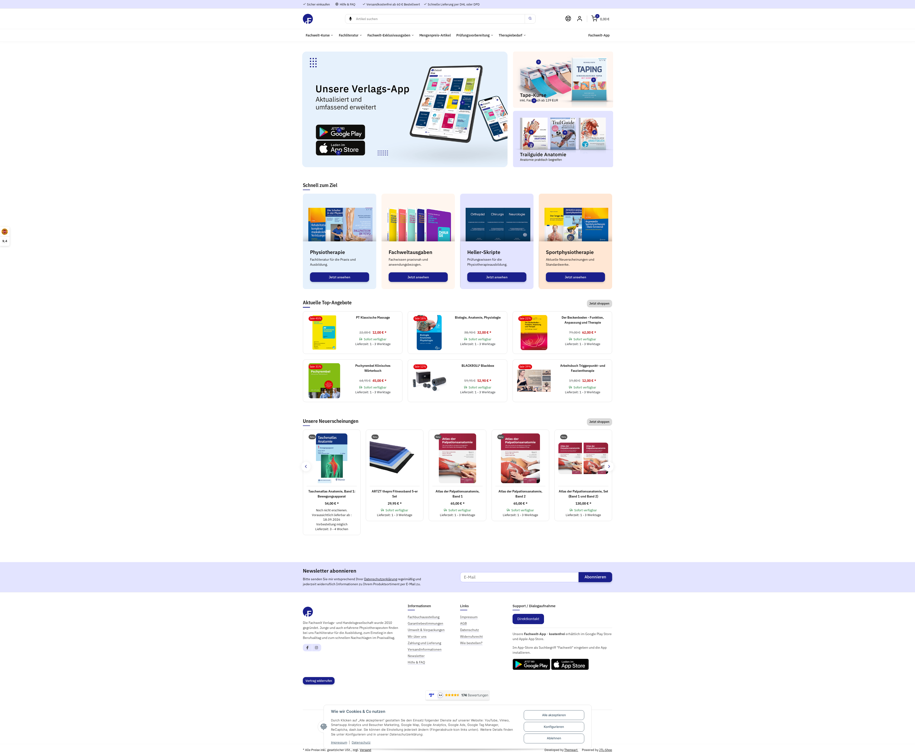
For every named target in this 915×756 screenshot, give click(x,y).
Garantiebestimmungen (425, 623)
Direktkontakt (528, 618)
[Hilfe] (568, 18)
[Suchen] (530, 19)
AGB (463, 623)
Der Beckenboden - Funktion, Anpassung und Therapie (583, 320)
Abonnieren (595, 577)
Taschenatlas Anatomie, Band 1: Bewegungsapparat (331, 493)
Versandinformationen (425, 649)
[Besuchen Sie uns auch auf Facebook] (307, 647)
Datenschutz (361, 742)
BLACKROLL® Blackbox (478, 365)
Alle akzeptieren (554, 715)
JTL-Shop (605, 750)
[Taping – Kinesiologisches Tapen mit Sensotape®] (593, 79)
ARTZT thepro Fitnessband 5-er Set (395, 493)
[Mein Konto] (579, 18)
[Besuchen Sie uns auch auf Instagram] (316, 647)
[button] (600, 18)
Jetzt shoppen (599, 303)
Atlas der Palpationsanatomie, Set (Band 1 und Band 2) (583, 493)
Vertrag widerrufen (318, 681)
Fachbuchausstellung (423, 617)
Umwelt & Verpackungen (426, 630)
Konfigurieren (554, 727)
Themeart (571, 750)
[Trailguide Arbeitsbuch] (594, 132)
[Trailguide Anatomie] (531, 132)
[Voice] (350, 19)
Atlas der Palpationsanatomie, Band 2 (520, 493)
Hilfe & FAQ (347, 4)
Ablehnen (554, 738)
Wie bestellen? (471, 643)
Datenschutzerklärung (380, 579)
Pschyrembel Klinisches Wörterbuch (373, 368)
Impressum (339, 742)
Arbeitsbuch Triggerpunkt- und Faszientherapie (582, 368)
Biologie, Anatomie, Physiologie (478, 317)
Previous (306, 466)
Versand (365, 750)
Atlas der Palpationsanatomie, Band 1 (457, 493)
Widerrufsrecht (471, 636)
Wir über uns (417, 636)
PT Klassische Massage (373, 317)
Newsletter (416, 656)
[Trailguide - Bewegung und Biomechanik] (565, 132)
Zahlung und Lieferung (424, 643)
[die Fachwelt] (308, 18)
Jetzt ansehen (339, 277)
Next (609, 466)
